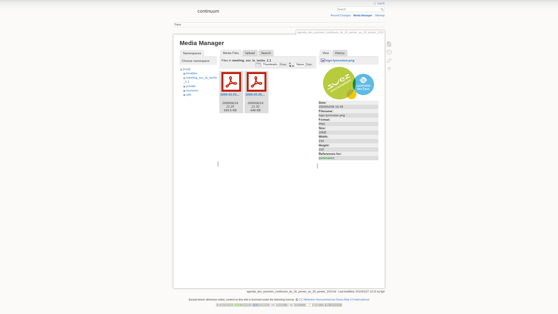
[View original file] (348, 82)
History (340, 53)
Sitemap (380, 15)
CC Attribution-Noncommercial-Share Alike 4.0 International (334, 299)
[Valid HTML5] (279, 304)
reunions (192, 90)
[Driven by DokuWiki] (333, 304)
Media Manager (362, 15)
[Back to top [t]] (389, 68)
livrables (191, 73)
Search (383, 9)
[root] (186, 69)
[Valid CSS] (297, 304)
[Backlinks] (389, 60)
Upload (250, 53)
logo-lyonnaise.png (339, 60)
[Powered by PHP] (261, 304)
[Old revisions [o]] (389, 52)
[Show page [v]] (389, 44)
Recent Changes (341, 15)
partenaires (326, 158)
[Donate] (243, 304)
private (191, 86)
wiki (188, 94)
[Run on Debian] (315, 304)
